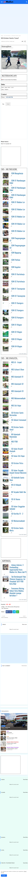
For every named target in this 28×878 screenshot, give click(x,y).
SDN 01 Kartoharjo (18, 274)
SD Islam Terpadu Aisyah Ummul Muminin (18, 471)
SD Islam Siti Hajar (18, 455)
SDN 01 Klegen (16, 324)
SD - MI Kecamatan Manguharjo (12, 606)
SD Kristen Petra (17, 463)
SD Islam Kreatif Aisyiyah (16, 450)
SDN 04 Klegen (16, 346)
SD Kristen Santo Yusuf (16, 428)
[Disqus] (14, 685)
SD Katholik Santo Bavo (17, 478)
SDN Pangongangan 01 (17, 239)
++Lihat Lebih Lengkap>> (23, 353)
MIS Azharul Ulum (17, 369)
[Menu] (2, 2)
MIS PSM (14, 441)
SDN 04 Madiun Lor (18, 223)
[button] (26, 2)
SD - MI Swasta (7, 35)
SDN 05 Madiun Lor (18, 230)
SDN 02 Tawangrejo (18, 295)
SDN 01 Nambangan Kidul (17, 181)
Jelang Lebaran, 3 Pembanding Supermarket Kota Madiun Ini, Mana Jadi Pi (18, 568)
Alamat (8, 104)
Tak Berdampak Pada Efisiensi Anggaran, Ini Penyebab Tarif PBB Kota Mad (18, 580)
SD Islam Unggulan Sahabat (17, 507)
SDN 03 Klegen (16, 339)
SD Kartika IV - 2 (17, 513)
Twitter (14, 611)
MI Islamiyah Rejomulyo (15, 435)
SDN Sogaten (16, 267)
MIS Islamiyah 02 (17, 383)
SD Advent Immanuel (18, 419)
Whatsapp (17, 611)
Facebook (10, 611)
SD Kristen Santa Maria (16, 529)
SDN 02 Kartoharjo (18, 281)
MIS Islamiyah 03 (17, 391)
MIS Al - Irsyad (16, 362)
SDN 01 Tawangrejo (18, 288)
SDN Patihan (15, 259)
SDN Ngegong (16, 252)
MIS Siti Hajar (16, 405)
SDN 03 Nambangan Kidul (18, 196)
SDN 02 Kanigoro (17, 310)
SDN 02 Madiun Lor (18, 209)
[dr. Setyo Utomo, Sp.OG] (3, 743)
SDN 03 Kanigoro (17, 317)
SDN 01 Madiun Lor (18, 202)
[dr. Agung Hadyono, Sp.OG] (3, 749)
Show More (25, 779)
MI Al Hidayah (16, 484)
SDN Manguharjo (17, 173)
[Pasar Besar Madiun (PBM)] (3, 738)
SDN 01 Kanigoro (17, 303)
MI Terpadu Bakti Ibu (18, 492)
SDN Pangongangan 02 (17, 246)
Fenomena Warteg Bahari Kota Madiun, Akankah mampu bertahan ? (17, 592)
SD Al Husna (15, 499)
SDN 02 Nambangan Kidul (18, 189)
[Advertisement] (14, 19)
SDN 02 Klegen (16, 331)
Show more (24, 624)
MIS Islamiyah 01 (17, 376)
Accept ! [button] (4, 875)
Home (2, 35)
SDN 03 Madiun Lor (18, 216)
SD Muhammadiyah (18, 520)
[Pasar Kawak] (3, 733)
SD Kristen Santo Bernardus (16, 414)
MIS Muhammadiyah (18, 398)
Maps (3, 104)
